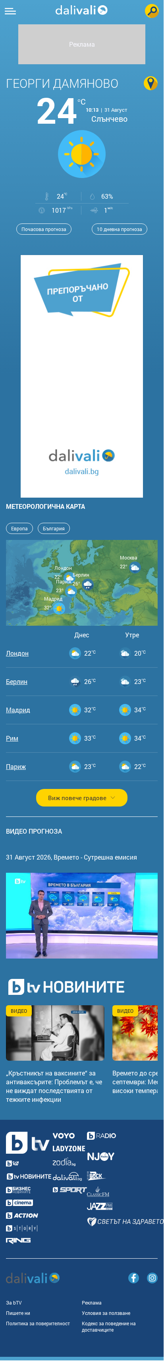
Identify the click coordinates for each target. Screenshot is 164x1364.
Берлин (16, 681)
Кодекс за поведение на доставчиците (109, 1326)
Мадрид (18, 710)
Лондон (17, 653)
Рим (12, 738)
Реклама (92, 1302)
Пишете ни (18, 1313)
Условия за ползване (106, 1313)
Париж (16, 766)
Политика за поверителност (38, 1323)
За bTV (14, 1302)
